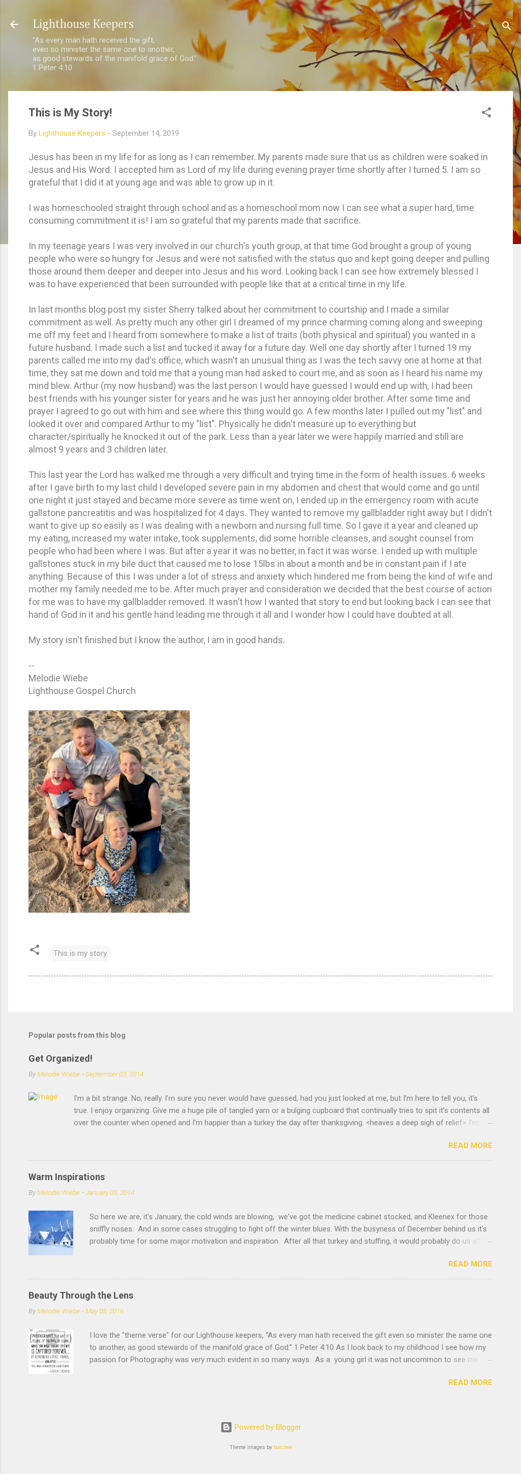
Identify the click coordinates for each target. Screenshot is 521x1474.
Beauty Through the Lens (80, 1295)
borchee (283, 1447)
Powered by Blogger (267, 1427)
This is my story (80, 953)
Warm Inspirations (66, 1176)
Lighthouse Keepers (83, 24)
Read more (470, 1145)
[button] (486, 114)
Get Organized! (60, 1058)
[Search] (507, 27)
